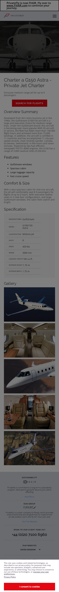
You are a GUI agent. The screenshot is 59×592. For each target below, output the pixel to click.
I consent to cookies (29, 586)
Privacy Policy (10, 577)
